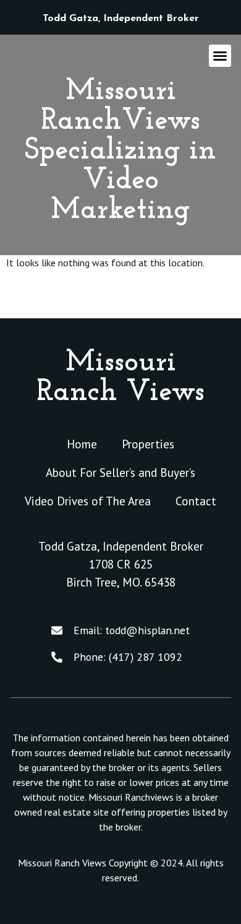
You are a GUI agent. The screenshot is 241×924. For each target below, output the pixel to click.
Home (82, 443)
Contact (195, 500)
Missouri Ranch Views (120, 378)
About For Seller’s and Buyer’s (120, 472)
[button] (220, 56)
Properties (148, 443)
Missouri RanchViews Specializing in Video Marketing (120, 151)
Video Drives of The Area (88, 500)
